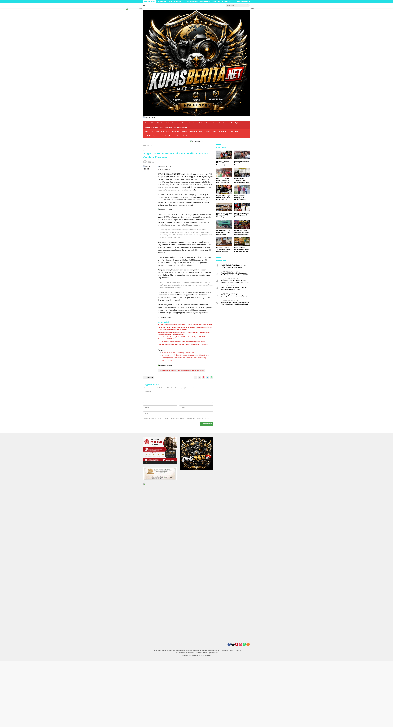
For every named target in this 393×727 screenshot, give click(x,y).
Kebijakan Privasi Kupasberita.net (176, 127)
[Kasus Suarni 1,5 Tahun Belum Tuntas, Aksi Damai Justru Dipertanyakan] (242, 155)
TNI (152, 123)
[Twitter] (233, 644)
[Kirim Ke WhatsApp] (211, 377)
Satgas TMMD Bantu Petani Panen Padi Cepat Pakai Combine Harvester (181, 370)
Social (214, 123)
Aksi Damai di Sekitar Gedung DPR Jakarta (178, 352)
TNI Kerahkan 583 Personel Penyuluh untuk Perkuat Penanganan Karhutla (181, 341)
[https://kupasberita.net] (196, 63)
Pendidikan (222, 123)
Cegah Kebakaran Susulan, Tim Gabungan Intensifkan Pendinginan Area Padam (183, 344)
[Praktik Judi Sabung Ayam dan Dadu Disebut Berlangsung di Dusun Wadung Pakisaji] (242, 224)
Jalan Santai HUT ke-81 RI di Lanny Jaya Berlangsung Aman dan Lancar (234, 288)
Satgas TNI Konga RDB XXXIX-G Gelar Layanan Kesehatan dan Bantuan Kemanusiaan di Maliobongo (233, 267)
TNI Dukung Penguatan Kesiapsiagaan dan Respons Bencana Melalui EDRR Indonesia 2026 (234, 296)
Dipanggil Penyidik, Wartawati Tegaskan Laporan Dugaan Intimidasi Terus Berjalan (222, 163)
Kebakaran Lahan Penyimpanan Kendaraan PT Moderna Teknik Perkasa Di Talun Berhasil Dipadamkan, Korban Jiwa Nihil (183, 333)
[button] (248, 5)
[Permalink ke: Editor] (145, 162)
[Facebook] (229, 644)
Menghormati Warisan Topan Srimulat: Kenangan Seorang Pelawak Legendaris (203, 1)
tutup (140, 9)
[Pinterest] (236, 644)
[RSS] (248, 644)
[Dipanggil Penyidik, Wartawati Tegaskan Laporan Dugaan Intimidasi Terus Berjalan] (224, 155)
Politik (201, 123)
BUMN (231, 123)
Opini (237, 123)
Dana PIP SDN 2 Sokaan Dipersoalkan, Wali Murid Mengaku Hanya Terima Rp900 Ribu (224, 215)
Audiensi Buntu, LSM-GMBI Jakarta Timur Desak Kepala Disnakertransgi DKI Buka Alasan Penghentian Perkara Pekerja (223, 232)
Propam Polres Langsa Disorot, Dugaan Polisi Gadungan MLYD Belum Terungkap (223, 198)
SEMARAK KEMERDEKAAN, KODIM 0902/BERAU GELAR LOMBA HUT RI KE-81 (234, 281)
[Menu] (144, 5)
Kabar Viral (165, 123)
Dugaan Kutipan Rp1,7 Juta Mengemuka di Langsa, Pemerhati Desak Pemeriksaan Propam (241, 215)
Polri (157, 123)
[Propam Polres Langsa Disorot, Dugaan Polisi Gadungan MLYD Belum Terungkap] (224, 189)
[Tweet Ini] (199, 377)
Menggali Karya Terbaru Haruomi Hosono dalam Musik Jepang (185, 355)
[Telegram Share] (207, 377)
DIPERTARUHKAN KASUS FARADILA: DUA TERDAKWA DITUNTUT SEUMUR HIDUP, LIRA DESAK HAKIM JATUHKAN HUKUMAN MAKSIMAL (223, 180)
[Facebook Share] (195, 377)
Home (146, 123)
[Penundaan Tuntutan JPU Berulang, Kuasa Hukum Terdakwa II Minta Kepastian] (224, 241)
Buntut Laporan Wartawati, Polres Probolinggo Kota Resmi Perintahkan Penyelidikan (242, 180)
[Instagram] (240, 644)
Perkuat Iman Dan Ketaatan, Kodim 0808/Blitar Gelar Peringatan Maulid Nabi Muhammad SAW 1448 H (182, 338)
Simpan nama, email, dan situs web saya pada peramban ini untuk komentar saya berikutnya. (177, 418)
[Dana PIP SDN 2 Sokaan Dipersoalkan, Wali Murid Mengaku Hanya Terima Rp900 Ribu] (224, 207)
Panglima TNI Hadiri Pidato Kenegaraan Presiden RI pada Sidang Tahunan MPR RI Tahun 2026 (234, 274)
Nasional (184, 123)
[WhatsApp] (244, 644)
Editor (149, 161)
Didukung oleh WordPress (190, 655)
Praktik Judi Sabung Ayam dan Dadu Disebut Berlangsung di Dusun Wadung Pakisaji (242, 232)
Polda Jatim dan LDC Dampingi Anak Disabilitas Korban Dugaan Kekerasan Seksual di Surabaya (241, 198)
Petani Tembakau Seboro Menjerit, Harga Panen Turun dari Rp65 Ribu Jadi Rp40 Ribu (241, 250)
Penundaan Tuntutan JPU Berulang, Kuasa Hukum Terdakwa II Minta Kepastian (223, 250)
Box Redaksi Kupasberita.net (154, 127)
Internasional (175, 123)
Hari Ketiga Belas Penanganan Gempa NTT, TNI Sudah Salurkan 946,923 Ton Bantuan (185, 324)
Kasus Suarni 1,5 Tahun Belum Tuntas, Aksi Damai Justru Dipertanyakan (241, 163)
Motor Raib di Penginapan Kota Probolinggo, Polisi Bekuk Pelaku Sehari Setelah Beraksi (235, 303)
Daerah (208, 123)
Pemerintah (193, 123)
